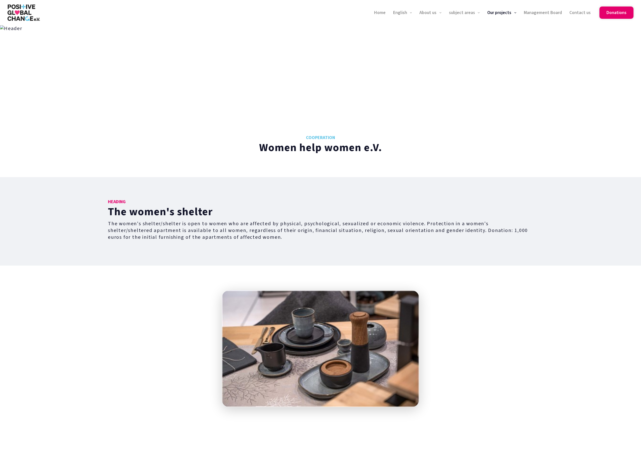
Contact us (580, 13)
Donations (616, 13)
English (400, 13)
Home (380, 13)
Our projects (499, 13)
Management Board (543, 13)
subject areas (462, 13)
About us (427, 13)
